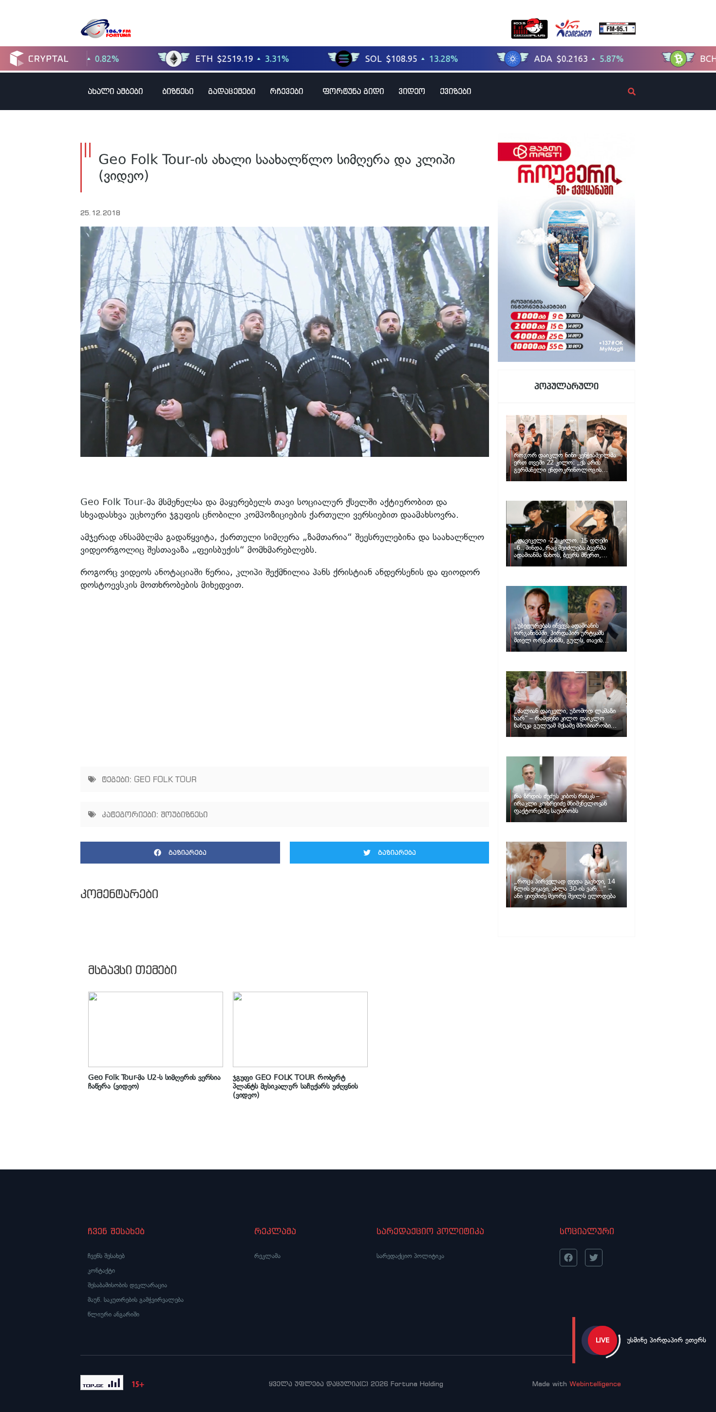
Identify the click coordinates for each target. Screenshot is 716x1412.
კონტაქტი (101, 1270)
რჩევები (286, 91)
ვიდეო (411, 91)
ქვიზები (455, 91)
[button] (180, 853)
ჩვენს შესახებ (106, 1256)
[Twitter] (594, 1257)
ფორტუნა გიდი (353, 91)
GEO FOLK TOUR (165, 779)
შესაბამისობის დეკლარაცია (127, 1285)
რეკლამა (267, 1256)
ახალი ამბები (115, 91)
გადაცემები (231, 91)
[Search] (623, 91)
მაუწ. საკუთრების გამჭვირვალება (136, 1299)
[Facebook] (568, 1257)
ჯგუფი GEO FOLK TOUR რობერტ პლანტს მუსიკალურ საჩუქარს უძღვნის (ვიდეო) (295, 1086)
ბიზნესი (177, 91)
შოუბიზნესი (184, 814)
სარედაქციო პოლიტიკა (410, 1256)
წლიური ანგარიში (113, 1314)
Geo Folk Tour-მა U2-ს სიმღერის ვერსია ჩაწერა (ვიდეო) (154, 1082)
